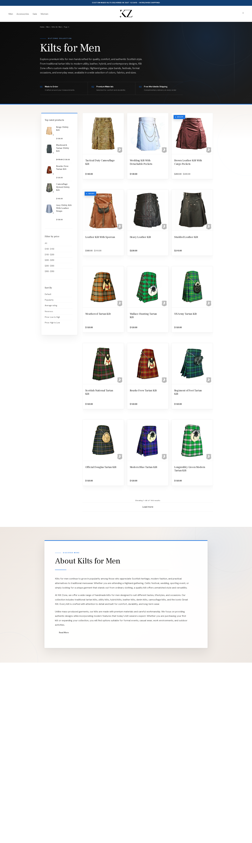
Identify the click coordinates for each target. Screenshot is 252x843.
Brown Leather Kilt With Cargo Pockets (188, 162)
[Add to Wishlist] (121, 157)
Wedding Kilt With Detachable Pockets (141, 162)
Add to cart (91, 177)
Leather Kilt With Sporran (100, 237)
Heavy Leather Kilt (140, 237)
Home (42, 27)
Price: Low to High (52, 317)
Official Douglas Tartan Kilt (100, 467)
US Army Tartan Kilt (185, 314)
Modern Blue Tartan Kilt (143, 467)
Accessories (22, 13)
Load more (147, 506)
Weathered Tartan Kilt (98, 314)
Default (48, 294)
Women (44, 13)
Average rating (51, 305)
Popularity (49, 300)
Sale (35, 13)
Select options (136, 177)
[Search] (225, 13)
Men (10, 13)
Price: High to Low (52, 322)
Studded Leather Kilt (186, 237)
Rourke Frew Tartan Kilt (143, 390)
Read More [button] (64, 632)
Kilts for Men (57, 27)
